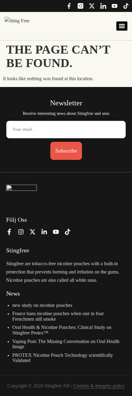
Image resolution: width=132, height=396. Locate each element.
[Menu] (121, 26)
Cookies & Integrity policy (99, 385)
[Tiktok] (67, 232)
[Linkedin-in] (44, 232)
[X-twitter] (32, 232)
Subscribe (66, 151)
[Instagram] (21, 232)
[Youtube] (56, 232)
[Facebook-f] (9, 232)
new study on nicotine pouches (42, 305)
